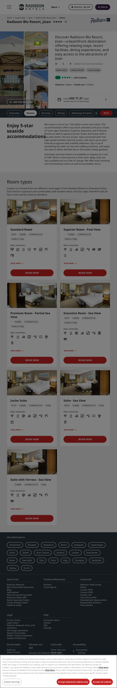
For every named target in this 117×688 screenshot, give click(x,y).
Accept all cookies (102, 682)
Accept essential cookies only (73, 682)
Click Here (103, 667)
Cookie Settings (12, 682)
